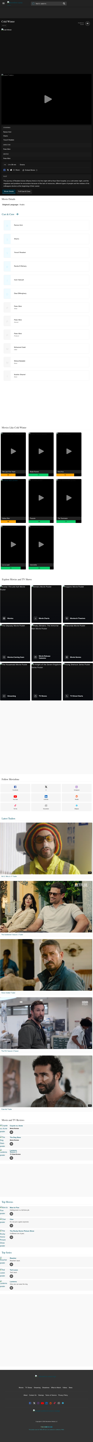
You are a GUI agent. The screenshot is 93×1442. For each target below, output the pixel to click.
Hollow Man (6, 518)
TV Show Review (15, 1154)
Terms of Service (51, 1395)
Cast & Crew (8, 214)
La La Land (5, 565)
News (70, 1387)
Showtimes (45, 1387)
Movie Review (14, 1128)
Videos (65, 1387)
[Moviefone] (15, 3)
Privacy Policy (63, 1395)
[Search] (64, 3)
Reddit (11, 170)
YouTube (15, 799)
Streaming (37, 1387)
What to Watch (56, 1387)
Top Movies (7, 1201)
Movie (4, 25)
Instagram (77, 790)
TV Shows (28, 1387)
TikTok (15, 808)
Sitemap (41, 1395)
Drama (22, 165)
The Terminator (63, 518)
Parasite (32, 518)
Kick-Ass (61, 472)
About (25, 1395)
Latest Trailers (8, 818)
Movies (21, 1387)
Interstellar (33, 565)
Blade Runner (34, 472)
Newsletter (46, 808)
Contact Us (33, 1395)
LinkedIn (46, 799)
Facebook (4, 170)
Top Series (7, 1252)
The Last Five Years (8, 472)
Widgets (77, 808)
